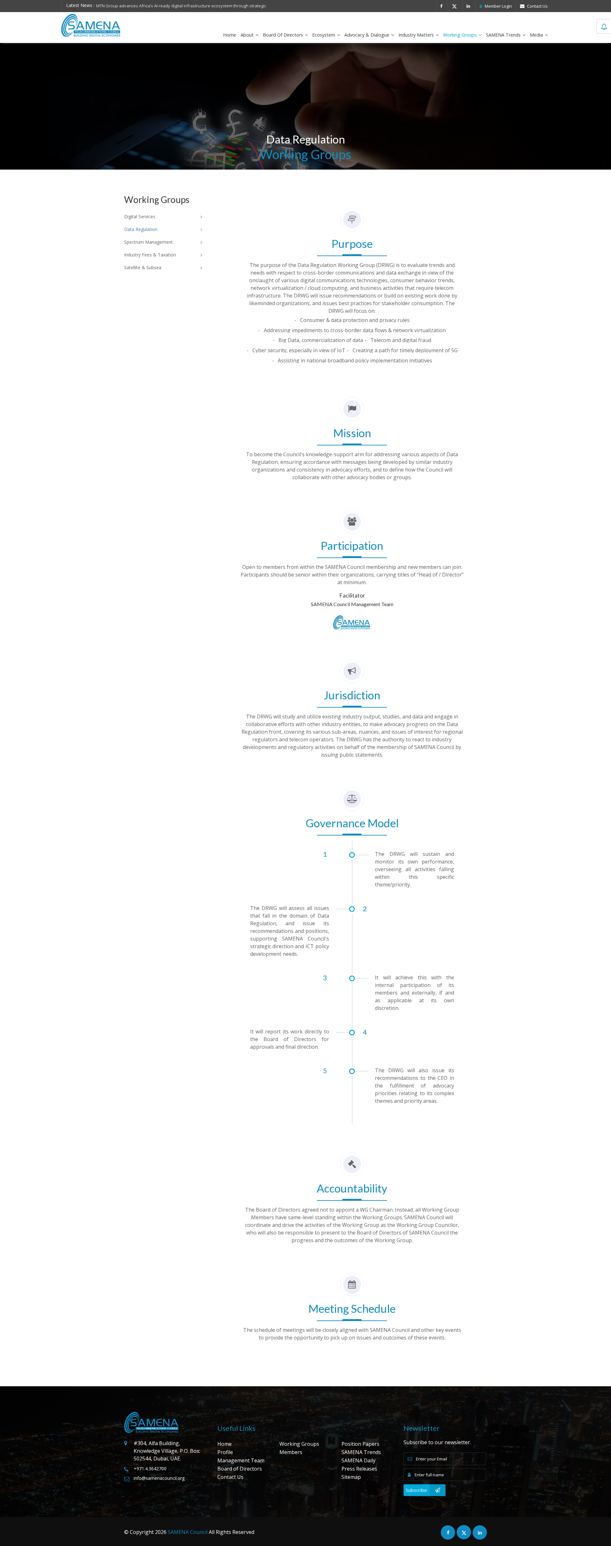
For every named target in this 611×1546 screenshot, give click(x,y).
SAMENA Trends (504, 35)
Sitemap (351, 1476)
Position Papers (360, 1443)
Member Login (498, 6)
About (248, 35)
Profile (225, 1452)
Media (537, 35)
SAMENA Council (187, 1532)
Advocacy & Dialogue (367, 35)
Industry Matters (416, 35)
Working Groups (460, 35)
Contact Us (537, 6)
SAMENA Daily (358, 1460)
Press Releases (359, 1468)
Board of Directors (283, 35)
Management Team (240, 1460)
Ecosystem (324, 35)
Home (229, 35)
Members (290, 1452)
